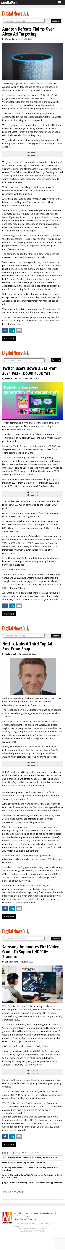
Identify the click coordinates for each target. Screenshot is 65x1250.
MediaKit (34, 1213)
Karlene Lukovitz (13, 378)
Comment (9, 338)
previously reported (17, 792)
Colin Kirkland (11, 962)
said (44, 198)
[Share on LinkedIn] (12, 330)
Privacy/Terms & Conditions (25, 1219)
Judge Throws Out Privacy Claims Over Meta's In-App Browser (32, 1182)
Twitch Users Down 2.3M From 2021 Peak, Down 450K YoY (29, 1157)
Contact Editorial (47, 1213)
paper (5, 172)
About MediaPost (20, 1213)
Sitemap (27, 1216)
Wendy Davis (11, 39)
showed (46, 837)
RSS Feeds (17, 1216)
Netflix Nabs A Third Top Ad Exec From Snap (23, 1162)
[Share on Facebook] (5, 330)
